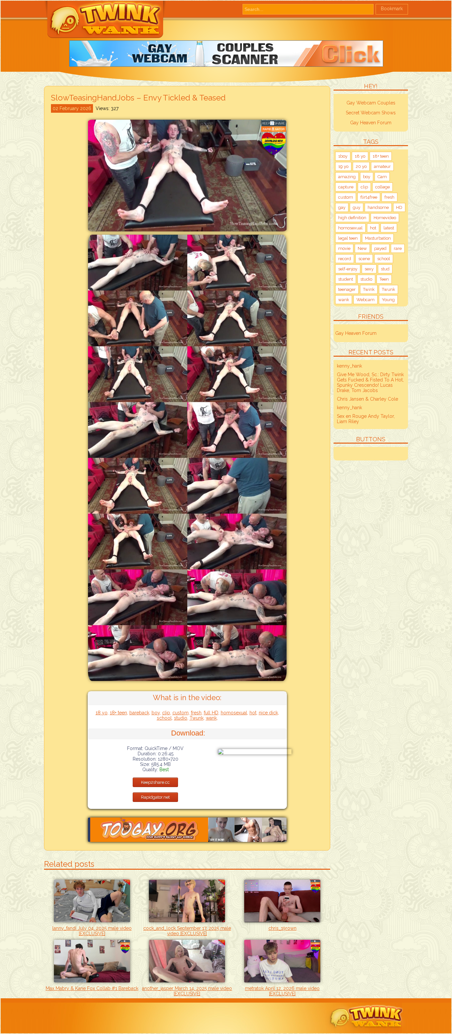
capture (345, 186)
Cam (382, 176)
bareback (139, 712)
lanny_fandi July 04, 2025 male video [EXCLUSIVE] (92, 931)
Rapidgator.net (155, 797)
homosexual (234, 712)
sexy (369, 268)
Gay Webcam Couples (370, 102)
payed (380, 248)
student (345, 279)
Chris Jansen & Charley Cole (367, 399)
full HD (211, 712)
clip (166, 712)
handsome (378, 207)
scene (364, 258)
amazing (347, 176)
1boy (342, 156)
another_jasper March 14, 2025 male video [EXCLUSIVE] (187, 991)
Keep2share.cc (155, 782)
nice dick (268, 712)
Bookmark (392, 8)
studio (180, 718)
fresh (196, 712)
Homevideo (385, 217)
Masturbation (378, 238)
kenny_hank (349, 366)
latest (389, 227)
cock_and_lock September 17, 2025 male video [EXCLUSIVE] (187, 931)
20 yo (361, 166)
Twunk (196, 718)
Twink (369, 289)
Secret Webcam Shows (371, 112)
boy (156, 712)
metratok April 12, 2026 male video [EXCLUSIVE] (282, 991)
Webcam (365, 299)
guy (356, 207)
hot (252, 712)
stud (385, 268)
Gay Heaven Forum (370, 122)
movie (344, 248)
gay (341, 207)
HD (399, 207)
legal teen (348, 238)
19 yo (343, 166)
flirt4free (368, 197)
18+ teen (118, 712)
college (382, 186)
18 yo (102, 712)
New (362, 248)
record (344, 258)
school (164, 718)
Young (388, 299)
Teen (384, 279)
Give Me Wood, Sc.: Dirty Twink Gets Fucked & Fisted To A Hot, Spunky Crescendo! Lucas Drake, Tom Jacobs (370, 382)
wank (211, 718)
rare (398, 248)
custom (180, 712)
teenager (347, 289)
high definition (352, 217)
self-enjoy (347, 268)
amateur (382, 166)
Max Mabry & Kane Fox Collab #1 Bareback (92, 988)
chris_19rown (282, 928)
